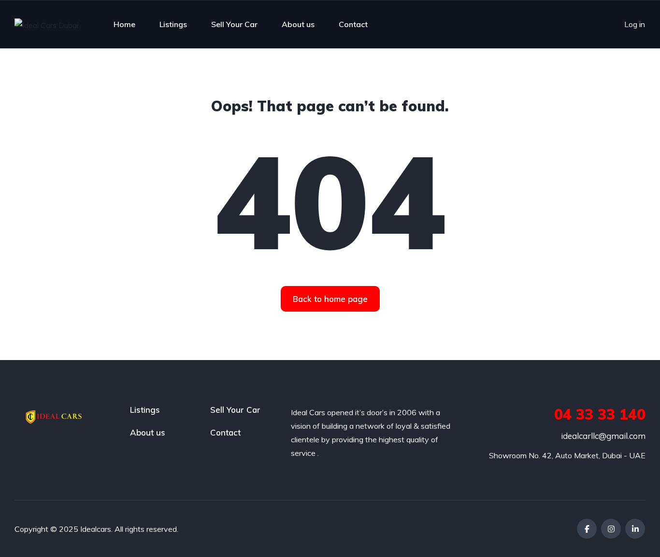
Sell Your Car (234, 24)
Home (124, 24)
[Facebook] (587, 529)
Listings (173, 24)
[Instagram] (611, 529)
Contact (353, 24)
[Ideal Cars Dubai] (46, 25)
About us (298, 24)
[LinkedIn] (635, 529)
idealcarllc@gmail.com (603, 436)
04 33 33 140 (600, 414)
